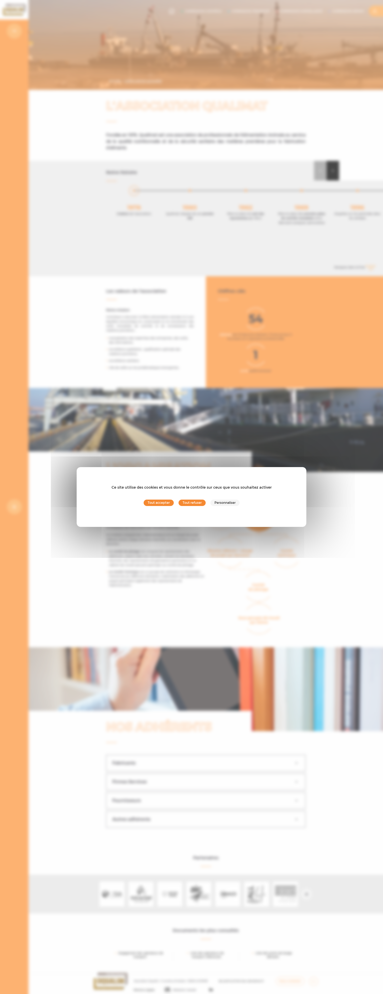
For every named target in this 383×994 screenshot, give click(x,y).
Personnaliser (225, 503)
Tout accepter (159, 503)
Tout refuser (192, 503)
